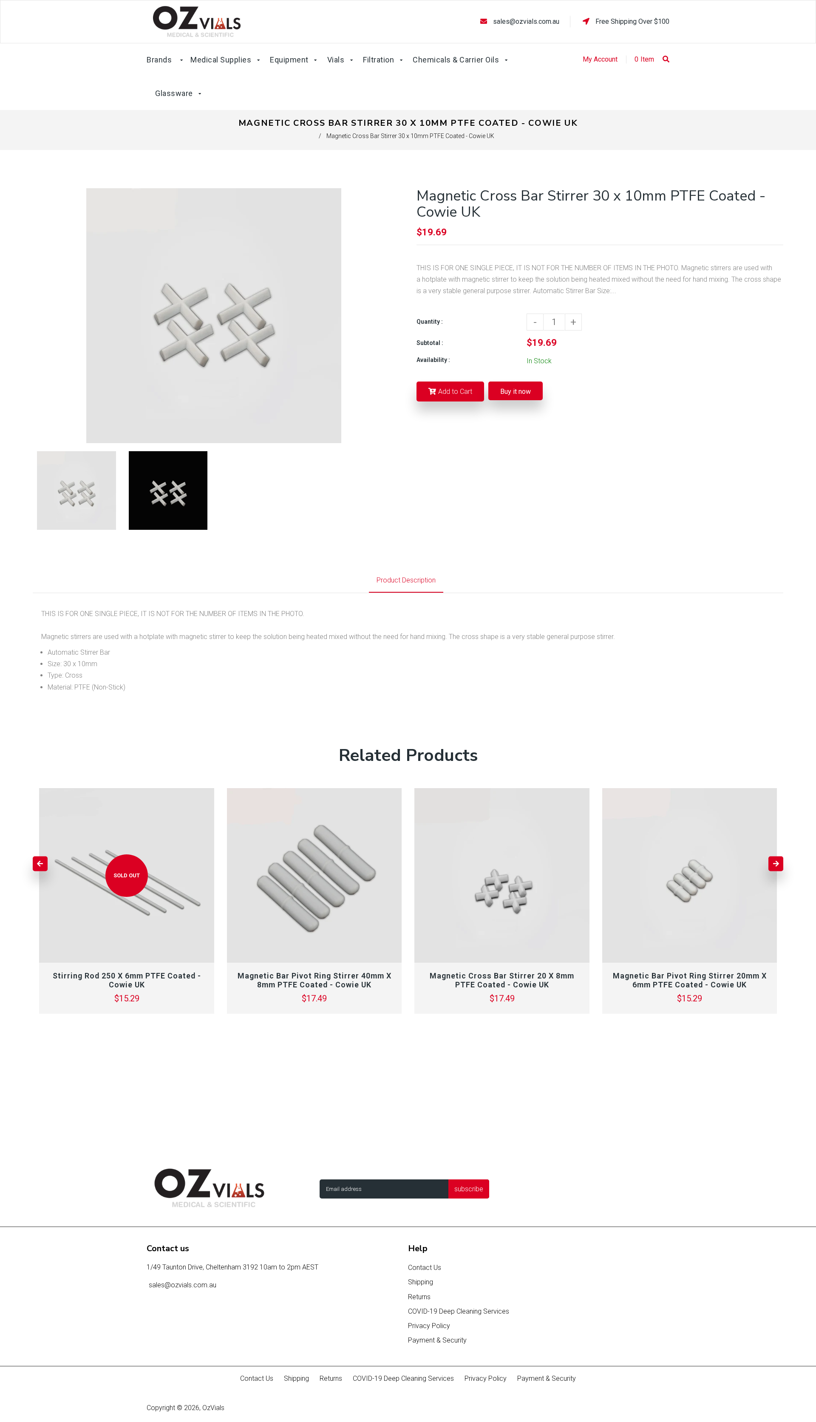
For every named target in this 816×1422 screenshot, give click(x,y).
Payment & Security (437, 1340)
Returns (419, 1297)
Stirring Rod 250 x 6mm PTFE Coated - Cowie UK (127, 980)
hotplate (151, 637)
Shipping (420, 1282)
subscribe (468, 1189)
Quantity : (429, 321)
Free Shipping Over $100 (631, 21)
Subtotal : (429, 342)
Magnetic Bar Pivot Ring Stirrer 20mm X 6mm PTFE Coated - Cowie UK (690, 980)
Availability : (433, 359)
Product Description (406, 580)
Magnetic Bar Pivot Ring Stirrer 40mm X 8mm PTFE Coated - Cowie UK (314, 980)
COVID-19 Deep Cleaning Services (458, 1311)
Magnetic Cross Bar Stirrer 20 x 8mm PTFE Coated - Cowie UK (502, 980)
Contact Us (424, 1268)
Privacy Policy (429, 1326)
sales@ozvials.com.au (526, 21)
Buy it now (515, 391)
